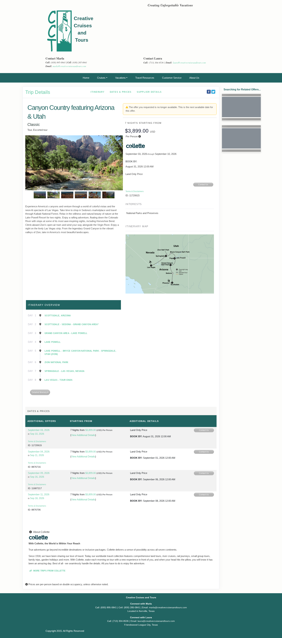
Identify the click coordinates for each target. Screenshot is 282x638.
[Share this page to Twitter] (213, 92)
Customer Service (171, 77)
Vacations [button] (120, 77)
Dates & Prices (121, 92)
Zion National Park (56, 362)
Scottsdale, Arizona (58, 315)
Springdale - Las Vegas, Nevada (65, 371)
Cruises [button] (101, 77)
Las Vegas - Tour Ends (58, 380)
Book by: (136, 436)
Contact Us (203, 184)
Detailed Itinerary (39, 392)
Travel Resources (144, 77)
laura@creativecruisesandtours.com (189, 62)
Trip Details (37, 92)
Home (86, 77)
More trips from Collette (49, 571)
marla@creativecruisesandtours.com (69, 66)
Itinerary (98, 92)
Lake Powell (53, 342)
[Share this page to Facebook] (209, 92)
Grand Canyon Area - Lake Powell (66, 333)
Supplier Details (149, 92)
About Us (194, 77)
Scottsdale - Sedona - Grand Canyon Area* (72, 324)
